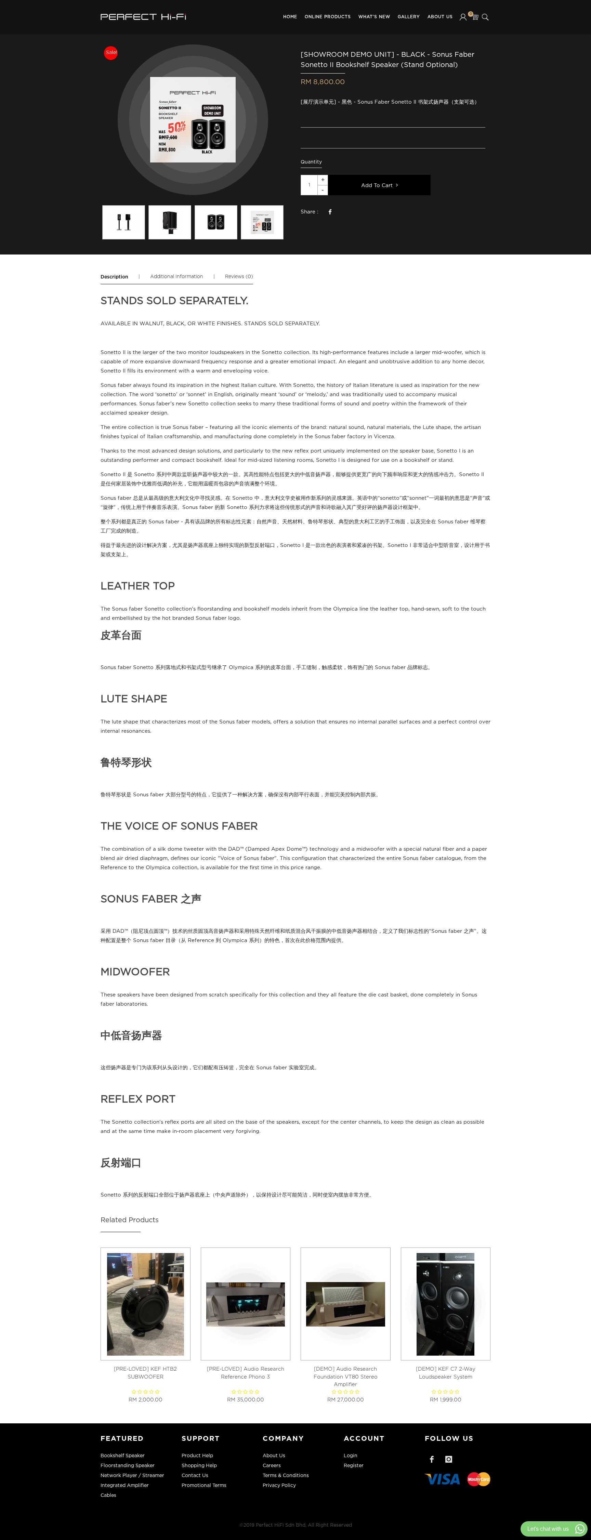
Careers (272, 1466)
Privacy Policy (279, 1486)
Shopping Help (199, 1466)
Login (350, 1456)
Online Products (328, 17)
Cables (108, 1495)
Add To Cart (378, 185)
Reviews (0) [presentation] (239, 277)
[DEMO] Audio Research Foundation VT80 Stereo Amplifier (346, 1377)
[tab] (114, 277)
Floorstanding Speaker (128, 1466)
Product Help (197, 1456)
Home (290, 17)
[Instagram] (449, 1459)
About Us (440, 17)
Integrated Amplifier (125, 1486)
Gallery (409, 17)
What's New (374, 17)
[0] (475, 17)
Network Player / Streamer (132, 1476)
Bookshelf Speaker (123, 1456)
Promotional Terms (204, 1486)
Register (354, 1466)
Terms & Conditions (286, 1476)
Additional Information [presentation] (176, 277)
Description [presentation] (114, 277)
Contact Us (195, 1476)
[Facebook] (431, 1459)
